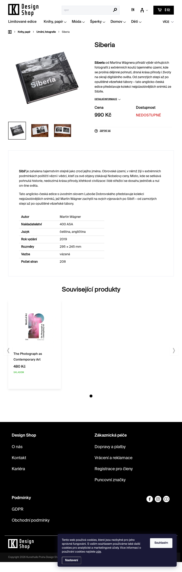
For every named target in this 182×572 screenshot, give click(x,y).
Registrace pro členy (114, 469)
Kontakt (19, 458)
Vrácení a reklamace (113, 458)
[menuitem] (23, 22)
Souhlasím (161, 543)
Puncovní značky (110, 480)
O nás (17, 447)
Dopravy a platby (110, 447)
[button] (91, 396)
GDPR (17, 509)
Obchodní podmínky (31, 520)
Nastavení (71, 560)
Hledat (115, 10)
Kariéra (18, 469)
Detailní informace (106, 99)
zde (98, 551)
